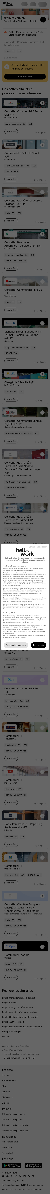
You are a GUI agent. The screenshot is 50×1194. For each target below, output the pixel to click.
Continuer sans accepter (38, 547)
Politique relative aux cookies (16, 637)
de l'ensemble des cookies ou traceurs (28, 573)
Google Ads (7, 617)
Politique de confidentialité (35, 635)
